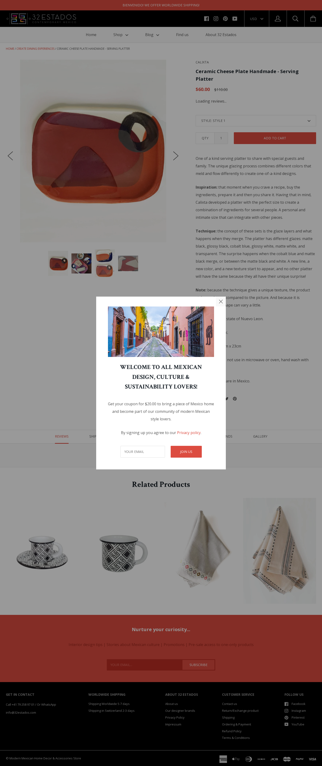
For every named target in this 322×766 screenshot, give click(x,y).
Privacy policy (189, 432)
